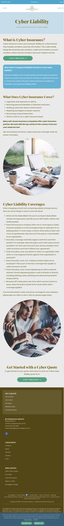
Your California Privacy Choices (13, 497)
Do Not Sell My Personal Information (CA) (37, 497)
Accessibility (11, 495)
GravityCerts (50, 502)
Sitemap (53, 495)
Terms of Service (44, 495)
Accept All (26, 523)
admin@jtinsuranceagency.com (19, 428)
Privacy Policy (21, 495)
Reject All (39, 523)
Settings (35, 520)
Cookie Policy (34, 495)
